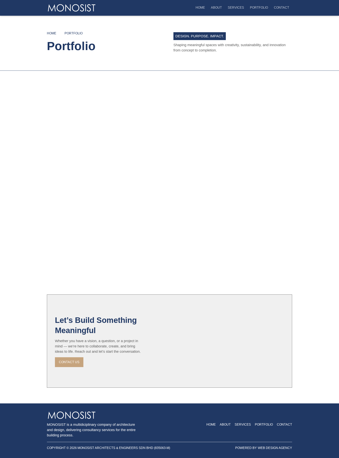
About (216, 7)
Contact (281, 7)
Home (200, 7)
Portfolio (259, 7)
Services (236, 7)
